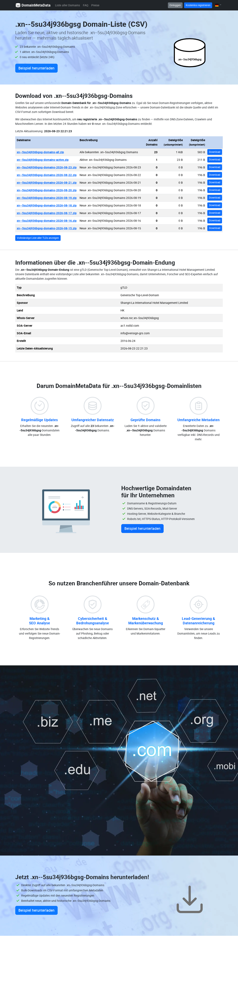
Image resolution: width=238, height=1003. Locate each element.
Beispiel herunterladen (36, 68)
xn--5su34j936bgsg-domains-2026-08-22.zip (47, 175)
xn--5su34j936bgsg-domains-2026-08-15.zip (47, 228)
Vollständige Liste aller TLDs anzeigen (38, 238)
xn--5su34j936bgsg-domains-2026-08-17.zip (47, 213)
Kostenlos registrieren (198, 5)
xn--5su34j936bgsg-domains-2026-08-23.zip (47, 167)
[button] (218, 5)
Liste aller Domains (67, 5)
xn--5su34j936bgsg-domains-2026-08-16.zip (47, 221)
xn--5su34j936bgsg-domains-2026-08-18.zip (47, 205)
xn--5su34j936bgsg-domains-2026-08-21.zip (47, 183)
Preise (95, 5)
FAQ (85, 5)
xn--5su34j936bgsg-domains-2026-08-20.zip (47, 190)
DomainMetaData (36, 5)
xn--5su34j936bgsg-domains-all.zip (40, 152)
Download (214, 152)
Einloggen (175, 5)
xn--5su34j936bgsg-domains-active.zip (43, 160)
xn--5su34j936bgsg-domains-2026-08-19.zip (47, 198)
